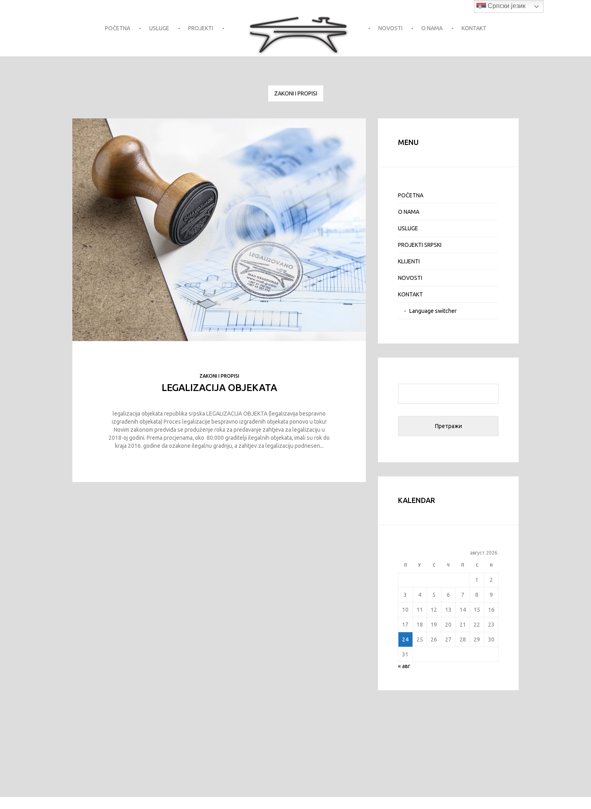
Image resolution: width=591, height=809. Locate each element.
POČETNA (117, 28)
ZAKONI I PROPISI (295, 93)
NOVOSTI (390, 28)
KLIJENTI (409, 261)
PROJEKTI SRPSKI (419, 245)
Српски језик (505, 5)
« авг (404, 666)
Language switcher (433, 311)
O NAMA (432, 28)
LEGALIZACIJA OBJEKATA (219, 387)
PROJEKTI (200, 28)
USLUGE (159, 28)
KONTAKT (474, 28)
